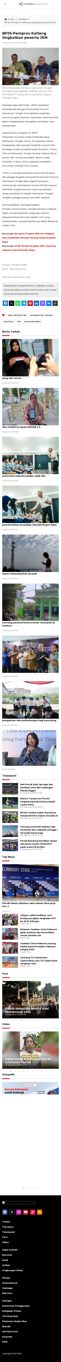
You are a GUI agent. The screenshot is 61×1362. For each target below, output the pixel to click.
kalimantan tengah (41, 315)
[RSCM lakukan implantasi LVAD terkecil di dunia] (30, 654)
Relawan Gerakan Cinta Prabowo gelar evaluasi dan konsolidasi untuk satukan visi (38, 932)
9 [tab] (46, 1070)
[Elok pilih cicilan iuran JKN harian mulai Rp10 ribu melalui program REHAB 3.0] (30, 406)
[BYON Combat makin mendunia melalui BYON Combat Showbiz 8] (10, 816)
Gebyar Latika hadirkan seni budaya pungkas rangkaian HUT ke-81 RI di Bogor (38, 918)
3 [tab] (30, 1020)
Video (6, 1024)
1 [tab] (21, 1020)
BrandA (6, 1326)
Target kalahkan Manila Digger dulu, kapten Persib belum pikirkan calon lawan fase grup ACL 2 (29, 903)
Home (11, 19)
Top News (8, 857)
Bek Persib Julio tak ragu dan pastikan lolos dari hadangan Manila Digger (36, 787)
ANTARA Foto (10, 1331)
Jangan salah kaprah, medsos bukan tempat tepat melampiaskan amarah (29, 572)
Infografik (8, 1074)
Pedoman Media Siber (14, 1321)
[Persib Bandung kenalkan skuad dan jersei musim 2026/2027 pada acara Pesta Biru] (10, 845)
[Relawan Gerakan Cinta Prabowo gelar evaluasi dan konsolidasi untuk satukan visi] (10, 933)
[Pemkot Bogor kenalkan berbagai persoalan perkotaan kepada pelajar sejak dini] (30, 455)
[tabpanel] (30, 999)
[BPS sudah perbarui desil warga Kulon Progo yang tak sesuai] (30, 357)
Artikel (6, 1265)
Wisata (6, 1278)
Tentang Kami (10, 1316)
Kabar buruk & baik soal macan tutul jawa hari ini (28, 1060)
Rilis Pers (7, 1293)
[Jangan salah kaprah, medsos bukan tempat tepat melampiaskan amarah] (30, 553)
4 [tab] (34, 1020)
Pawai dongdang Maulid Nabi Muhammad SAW (27, 1010)
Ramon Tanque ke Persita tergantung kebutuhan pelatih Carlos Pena (37, 801)
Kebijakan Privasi (11, 1311)
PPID (5, 1342)
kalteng (8, 322)
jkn (19, 322)
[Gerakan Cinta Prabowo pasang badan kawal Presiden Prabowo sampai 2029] (10, 947)
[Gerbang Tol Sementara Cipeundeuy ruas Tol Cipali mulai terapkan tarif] (10, 961)
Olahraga (7, 1288)
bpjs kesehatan (17, 315)
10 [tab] (50, 1070)
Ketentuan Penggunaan (16, 1306)
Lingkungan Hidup (12, 1270)
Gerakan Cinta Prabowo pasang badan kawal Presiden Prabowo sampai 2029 (38, 946)
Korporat (7, 1336)
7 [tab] (37, 1070)
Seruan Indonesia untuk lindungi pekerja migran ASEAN (29, 1176)
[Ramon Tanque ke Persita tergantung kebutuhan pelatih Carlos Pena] (10, 802)
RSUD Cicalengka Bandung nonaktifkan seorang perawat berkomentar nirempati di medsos (28, 622)
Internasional (9, 1283)
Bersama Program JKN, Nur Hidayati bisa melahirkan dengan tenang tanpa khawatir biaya (29, 237)
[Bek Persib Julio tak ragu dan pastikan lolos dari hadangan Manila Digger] (10, 788)
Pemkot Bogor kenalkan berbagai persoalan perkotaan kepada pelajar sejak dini (29, 474)
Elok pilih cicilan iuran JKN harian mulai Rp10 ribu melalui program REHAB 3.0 (28, 425)
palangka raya (32, 322)
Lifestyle (22, 19)
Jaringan (7, 1300)
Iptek (5, 1260)
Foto (5, 973)
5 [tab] (39, 1020)
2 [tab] (26, 1020)
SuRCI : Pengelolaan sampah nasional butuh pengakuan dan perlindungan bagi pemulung (29, 719)
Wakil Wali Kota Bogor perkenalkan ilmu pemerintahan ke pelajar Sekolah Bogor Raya (29, 523)
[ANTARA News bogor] (33, 4)
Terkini (6, 1221)
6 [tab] (32, 1070)
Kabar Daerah (9, 1249)
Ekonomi (7, 1255)
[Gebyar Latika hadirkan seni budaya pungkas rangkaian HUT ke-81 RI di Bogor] (10, 919)
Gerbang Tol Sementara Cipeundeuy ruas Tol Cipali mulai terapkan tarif (38, 960)
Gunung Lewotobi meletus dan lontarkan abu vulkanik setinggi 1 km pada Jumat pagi (38, 829)
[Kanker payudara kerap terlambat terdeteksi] (29, 747)
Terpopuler (9, 775)
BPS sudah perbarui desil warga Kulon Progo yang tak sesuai (29, 376)
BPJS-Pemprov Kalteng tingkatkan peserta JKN (30, 22)
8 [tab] (41, 1070)
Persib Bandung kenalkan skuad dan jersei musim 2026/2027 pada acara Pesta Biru (38, 844)
